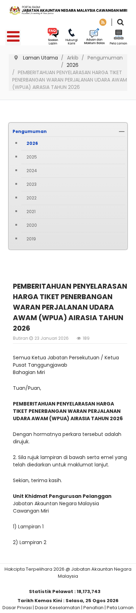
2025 (32, 157)
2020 (32, 225)
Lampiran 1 (31, 526)
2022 (32, 198)
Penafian (93, 607)
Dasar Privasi (17, 607)
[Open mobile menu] (13, 37)
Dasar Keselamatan (57, 607)
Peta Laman (120, 607)
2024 (32, 171)
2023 (32, 184)
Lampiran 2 (33, 542)
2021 (31, 211)
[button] (121, 131)
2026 (32, 143)
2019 (31, 239)
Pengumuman (30, 131)
